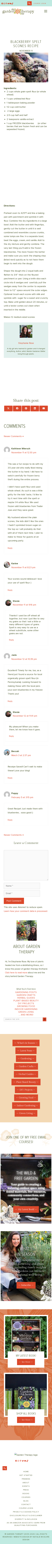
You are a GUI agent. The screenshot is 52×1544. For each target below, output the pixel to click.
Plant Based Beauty (26, 1082)
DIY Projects (26, 1003)
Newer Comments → (14, 436)
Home (26, 1472)
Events (26, 1486)
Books (26, 1494)
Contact (26, 1504)
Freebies (26, 1479)
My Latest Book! (26, 1209)
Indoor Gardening (26, 1009)
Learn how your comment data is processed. (26, 911)
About (26, 1483)
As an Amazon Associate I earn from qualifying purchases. (26, 1524)
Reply (10, 548)
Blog (26, 1501)
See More (26, 1362)
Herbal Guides (26, 998)
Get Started (26, 1475)
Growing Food (26, 1006)
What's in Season (26, 1043)
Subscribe (26, 1285)
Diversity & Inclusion (26, 1519)
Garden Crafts (26, 995)
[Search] (44, 1019)
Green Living (26, 1012)
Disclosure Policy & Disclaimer (26, 1516)
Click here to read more (16, 972)
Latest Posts (26, 1050)
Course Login (40, 3)
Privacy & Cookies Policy (26, 1512)
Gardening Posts (26, 992)
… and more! (26, 1014)
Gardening (26, 1058)
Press (26, 1490)
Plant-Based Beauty (26, 1000)
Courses (26, 1497)
